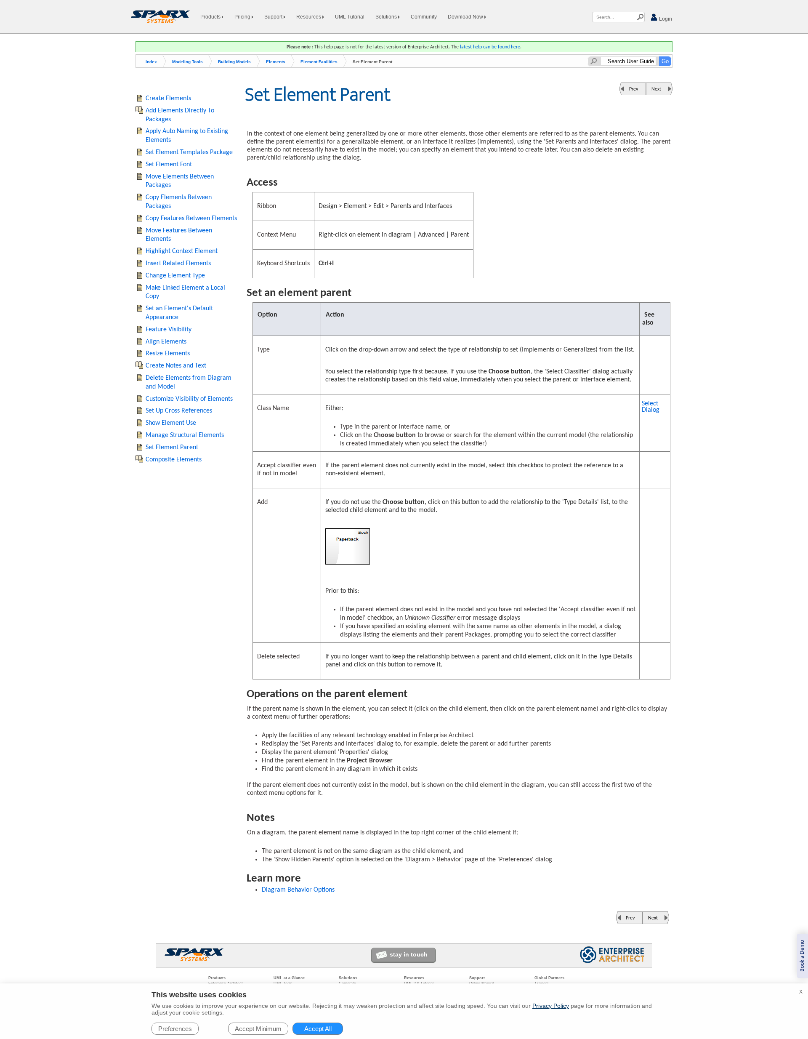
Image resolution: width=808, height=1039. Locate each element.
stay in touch (409, 954)
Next (656, 89)
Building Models (234, 61)
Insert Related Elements (178, 263)
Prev (633, 89)
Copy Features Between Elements (191, 218)
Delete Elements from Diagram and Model (188, 382)
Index (151, 61)
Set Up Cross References (179, 411)
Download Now (466, 17)
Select (650, 406)
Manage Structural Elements (185, 435)
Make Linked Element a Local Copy (185, 292)
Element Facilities (319, 61)
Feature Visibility (168, 329)
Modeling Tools (187, 61)
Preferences (175, 1028)
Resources (309, 17)
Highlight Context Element (182, 251)
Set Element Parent (172, 447)
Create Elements (168, 98)
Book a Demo (802, 956)
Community (424, 17)
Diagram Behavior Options (298, 890)
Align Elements (166, 341)
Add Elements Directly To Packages (180, 115)
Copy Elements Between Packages (179, 202)
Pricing (243, 17)
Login (665, 19)
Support (274, 17)
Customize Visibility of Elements (189, 399)
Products (211, 17)
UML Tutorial (349, 17)
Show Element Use (171, 423)
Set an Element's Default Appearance (179, 313)
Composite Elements (174, 459)
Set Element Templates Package (189, 152)
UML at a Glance (289, 978)
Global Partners (549, 978)
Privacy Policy (550, 1005)
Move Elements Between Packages (180, 181)
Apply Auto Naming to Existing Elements (187, 136)
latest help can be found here (490, 47)
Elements (275, 61)
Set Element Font (169, 164)
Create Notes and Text (176, 365)
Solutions (386, 17)
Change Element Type (175, 275)
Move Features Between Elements (179, 235)
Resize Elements (168, 353)
